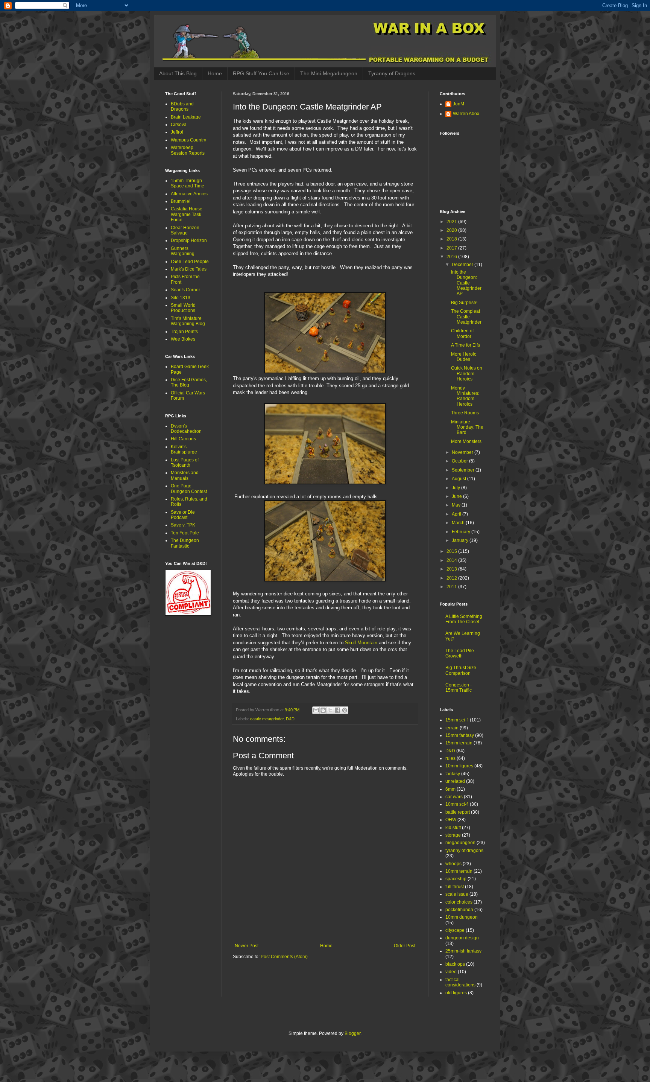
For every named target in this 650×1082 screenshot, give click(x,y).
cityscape (455, 930)
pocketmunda (459, 909)
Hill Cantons (183, 438)
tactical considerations (460, 982)
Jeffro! (177, 132)
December (463, 264)
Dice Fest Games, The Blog (189, 382)
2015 (452, 551)
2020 (452, 230)
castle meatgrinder (267, 719)
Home (215, 73)
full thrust (454, 886)
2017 (452, 248)
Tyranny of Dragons (391, 73)
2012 (452, 578)
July (456, 487)
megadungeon (460, 842)
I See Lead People (190, 261)
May (457, 505)
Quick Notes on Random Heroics (466, 373)
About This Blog (178, 73)
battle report (457, 812)
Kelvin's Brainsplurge (184, 449)
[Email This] (316, 710)
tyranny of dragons (464, 850)
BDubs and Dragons (182, 106)
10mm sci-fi (457, 804)
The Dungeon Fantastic (185, 543)
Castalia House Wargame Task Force (186, 214)
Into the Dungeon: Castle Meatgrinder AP (466, 283)
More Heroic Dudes (463, 357)
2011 (452, 586)
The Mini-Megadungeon (328, 73)
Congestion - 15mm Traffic (458, 687)
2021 (452, 221)
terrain (452, 727)
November (463, 452)
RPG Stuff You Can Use (261, 73)
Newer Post (246, 945)
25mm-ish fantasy (463, 951)
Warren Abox (466, 113)
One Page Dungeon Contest (189, 488)
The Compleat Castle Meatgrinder (466, 317)
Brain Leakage (186, 117)
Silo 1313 (180, 297)
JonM (458, 104)
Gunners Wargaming (182, 251)
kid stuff (453, 827)
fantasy (452, 773)
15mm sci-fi (457, 720)
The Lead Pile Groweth (459, 653)
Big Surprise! (464, 302)
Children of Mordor (462, 333)
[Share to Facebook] (337, 710)
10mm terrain (458, 871)
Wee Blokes (183, 339)
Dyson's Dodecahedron (186, 428)
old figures (456, 992)
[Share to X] (330, 710)
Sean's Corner (185, 289)
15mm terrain (458, 743)
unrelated (455, 781)
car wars (454, 796)
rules (450, 758)
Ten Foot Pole (185, 533)
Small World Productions (183, 308)
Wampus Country (188, 140)
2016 (452, 256)
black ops (455, 964)
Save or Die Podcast (183, 515)
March (459, 522)
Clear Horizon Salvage (185, 230)
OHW (450, 819)
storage (453, 835)
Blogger (352, 1033)
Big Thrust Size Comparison (460, 670)
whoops (453, 863)
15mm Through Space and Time (187, 183)
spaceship (455, 878)
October (460, 461)
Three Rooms (465, 412)
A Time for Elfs (465, 345)
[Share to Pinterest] (344, 710)
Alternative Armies (189, 193)
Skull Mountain (361, 642)
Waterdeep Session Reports (188, 150)
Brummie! (180, 201)
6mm (450, 789)
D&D (290, 719)
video (451, 971)
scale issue (456, 894)
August (459, 478)
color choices (458, 902)
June (457, 496)
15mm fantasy (459, 735)
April (457, 514)
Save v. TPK (183, 525)
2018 (452, 239)
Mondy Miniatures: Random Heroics (465, 396)
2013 (452, 569)
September (463, 470)
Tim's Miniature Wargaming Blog (188, 321)
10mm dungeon (461, 917)
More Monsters (466, 441)
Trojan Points (184, 331)
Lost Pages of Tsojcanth (185, 462)
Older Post (404, 945)
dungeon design (462, 937)
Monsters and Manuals (185, 475)
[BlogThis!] (323, 710)
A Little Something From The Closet (463, 619)
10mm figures (459, 766)
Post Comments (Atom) (284, 956)
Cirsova (179, 124)
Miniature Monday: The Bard (467, 427)
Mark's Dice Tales (189, 269)
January (460, 540)
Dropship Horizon (189, 240)
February (461, 531)
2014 (452, 560)
